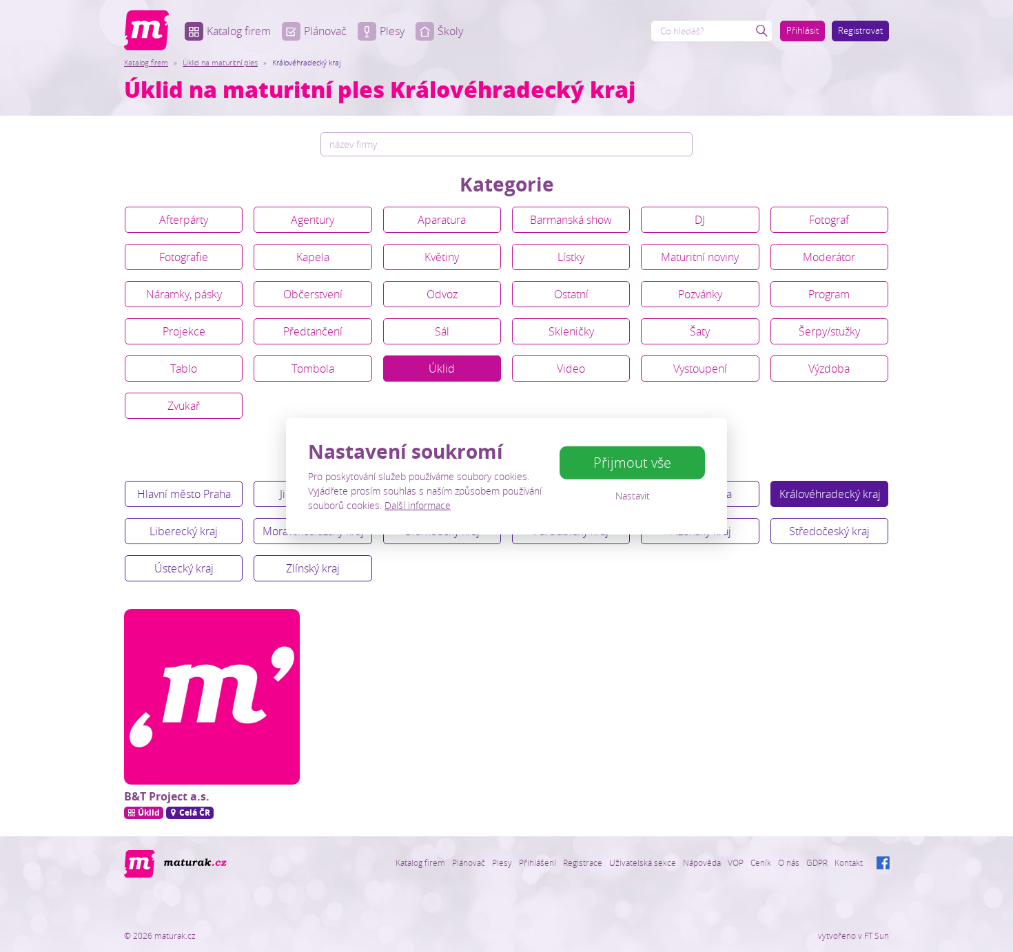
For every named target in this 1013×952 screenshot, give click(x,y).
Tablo (183, 368)
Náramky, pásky (184, 294)
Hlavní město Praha (184, 493)
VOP (736, 862)
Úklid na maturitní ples (220, 62)
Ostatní (571, 294)
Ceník (760, 862)
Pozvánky (700, 294)
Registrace (582, 862)
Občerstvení (312, 294)
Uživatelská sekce (642, 862)
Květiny (441, 257)
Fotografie (183, 257)
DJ (700, 219)
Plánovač (325, 31)
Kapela (312, 257)
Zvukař (183, 405)
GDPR (817, 862)
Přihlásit (802, 30)
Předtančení (312, 331)
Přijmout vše (632, 462)
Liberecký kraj (184, 531)
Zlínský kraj (313, 568)
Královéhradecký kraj (830, 493)
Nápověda (702, 862)
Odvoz (442, 294)
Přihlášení (537, 862)
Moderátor (829, 257)
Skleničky (571, 331)
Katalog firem (239, 31)
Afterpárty (183, 219)
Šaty (700, 331)
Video (571, 368)
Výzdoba (829, 368)
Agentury (312, 219)
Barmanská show (571, 219)
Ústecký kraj (184, 568)
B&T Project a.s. (166, 796)
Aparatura (442, 219)
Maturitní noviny (700, 257)
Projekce (184, 331)
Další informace (418, 504)
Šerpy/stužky (829, 331)
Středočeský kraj (829, 531)
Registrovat (860, 30)
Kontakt (849, 862)
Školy (450, 31)
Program (829, 294)
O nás (788, 862)
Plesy (392, 31)
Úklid (442, 368)
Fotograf (829, 219)
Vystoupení (700, 368)
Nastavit (632, 495)
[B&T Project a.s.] (212, 697)
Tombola (312, 368)
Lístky (570, 257)
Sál (442, 331)
